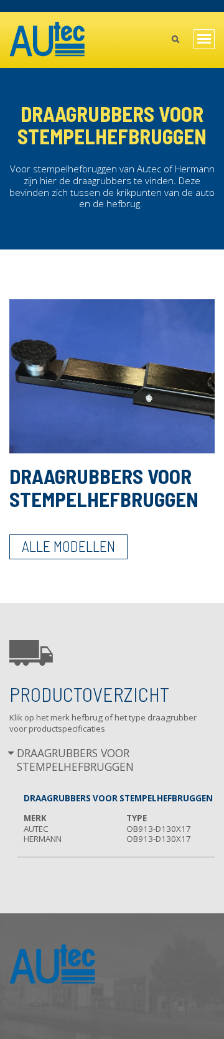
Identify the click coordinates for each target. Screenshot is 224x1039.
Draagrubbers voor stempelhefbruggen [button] (75, 760)
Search (175, 40)
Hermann (43, 838)
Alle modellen (68, 546)
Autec (36, 828)
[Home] (47, 40)
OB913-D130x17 (158, 828)
